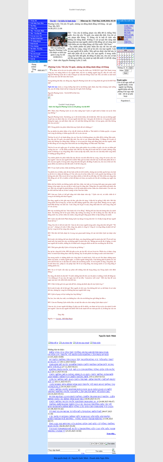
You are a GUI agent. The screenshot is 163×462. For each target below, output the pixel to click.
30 (118, 65)
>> (132, 50)
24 (121, 63)
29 (133, 63)
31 (121, 65)
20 (128, 60)
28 (130, 63)
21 (130, 60)
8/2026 (125, 50)
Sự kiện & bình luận (67, 21)
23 (118, 63)
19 (126, 60)
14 (130, 58)
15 (133, 58)
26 (126, 63)
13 (128, 58)
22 (133, 60)
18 (123, 60)
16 (118, 60)
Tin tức (53, 21)
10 (121, 58)
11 (123, 58)
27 (128, 63)
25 (123, 63)
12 (126, 58)
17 (121, 60)
